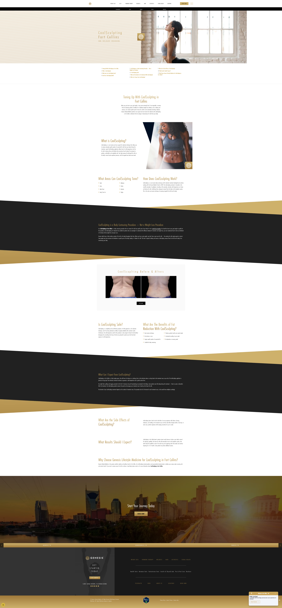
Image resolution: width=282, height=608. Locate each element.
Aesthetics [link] (152, 3)
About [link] (141, 9)
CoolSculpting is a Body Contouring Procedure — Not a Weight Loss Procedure (140, 69)
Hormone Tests (143, 571)
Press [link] (152, 9)
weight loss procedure (156, 229)
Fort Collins (106, 41)
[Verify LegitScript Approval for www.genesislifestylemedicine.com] (146, 600)
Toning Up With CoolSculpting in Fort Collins (110, 68)
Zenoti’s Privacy (169, 600)
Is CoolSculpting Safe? (135, 72)
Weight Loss (135, 559)
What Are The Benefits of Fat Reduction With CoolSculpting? (142, 75)
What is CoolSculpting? (107, 71)
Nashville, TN (47, 545)
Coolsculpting (115, 41)
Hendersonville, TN (141, 545)
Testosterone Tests (154, 571)
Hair (167, 559)
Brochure (188, 571)
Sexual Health (186, 559)
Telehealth (138, 583)
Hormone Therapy (147, 559)
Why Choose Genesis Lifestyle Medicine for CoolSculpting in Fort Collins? (169, 74)
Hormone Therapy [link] (129, 3)
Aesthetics (175, 559)
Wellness (159, 559)
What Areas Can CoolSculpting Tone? (109, 73)
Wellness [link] (138, 3)
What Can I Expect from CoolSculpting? (138, 77)
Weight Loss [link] (113, 3)
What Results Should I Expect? (165, 71)
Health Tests (134, 571)
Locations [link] (169, 3)
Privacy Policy (162, 600)
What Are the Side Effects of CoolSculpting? (167, 68)
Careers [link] (164, 9)
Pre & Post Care (180, 571)
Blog (149, 583)
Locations (171, 583)
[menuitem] (113, 3)
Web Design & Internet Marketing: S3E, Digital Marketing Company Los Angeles (104, 600)
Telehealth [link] (118, 9)
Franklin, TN (235, 545)
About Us (159, 583)
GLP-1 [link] (120, 3)
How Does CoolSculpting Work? (108, 75)
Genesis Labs (176, 600)
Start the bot (254, 601)
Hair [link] (145, 3)
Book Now (184, 3)
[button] (3, 605)
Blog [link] (130, 9)
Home (99, 41)
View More (141, 303)
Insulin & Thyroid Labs (167, 571)
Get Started (95, 578)
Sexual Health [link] (161, 3)
